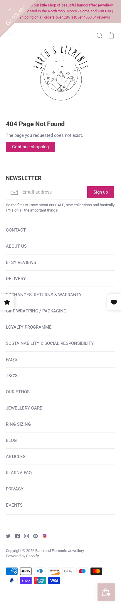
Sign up (100, 192)
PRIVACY (14, 489)
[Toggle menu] (10, 35)
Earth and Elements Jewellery (59, 550)
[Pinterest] (33, 535)
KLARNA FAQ (19, 472)
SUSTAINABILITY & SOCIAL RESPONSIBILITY (50, 343)
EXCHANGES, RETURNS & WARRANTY (44, 294)
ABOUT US (16, 246)
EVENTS (14, 505)
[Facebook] (15, 535)
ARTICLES (16, 456)
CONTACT (16, 230)
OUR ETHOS (18, 392)
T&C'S (12, 375)
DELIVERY (16, 278)
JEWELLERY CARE (24, 408)
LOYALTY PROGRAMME (29, 327)
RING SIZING (18, 424)
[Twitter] (6, 535)
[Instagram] (24, 535)
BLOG (11, 440)
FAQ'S (11, 359)
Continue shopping (30, 146)
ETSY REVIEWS (21, 262)
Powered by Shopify (22, 556)
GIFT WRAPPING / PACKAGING (36, 311)
